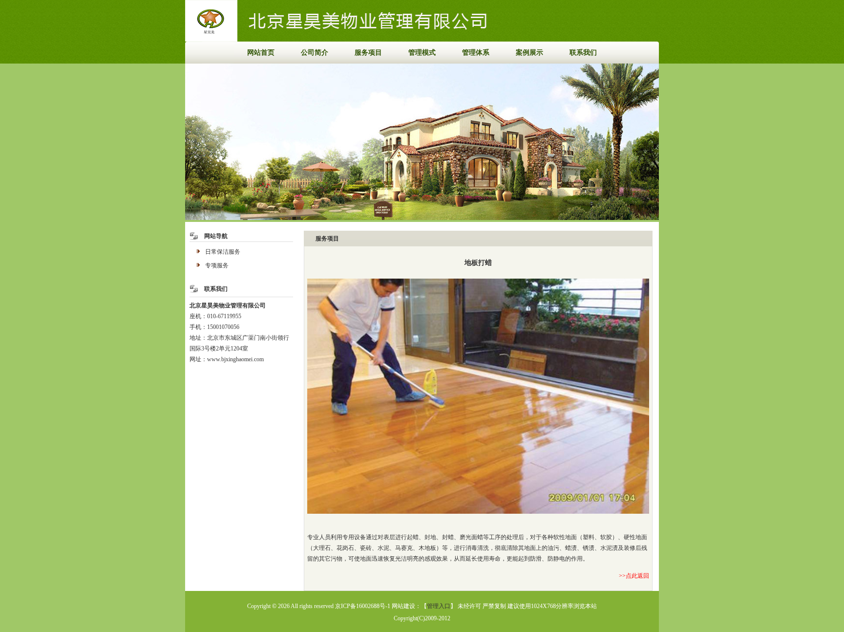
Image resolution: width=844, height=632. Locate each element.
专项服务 (217, 265)
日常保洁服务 (222, 251)
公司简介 (314, 52)
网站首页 (260, 52)
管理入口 (438, 606)
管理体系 (475, 52)
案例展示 (529, 52)
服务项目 (368, 52)
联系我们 (583, 52)
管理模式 (422, 52)
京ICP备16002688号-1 (362, 606)
